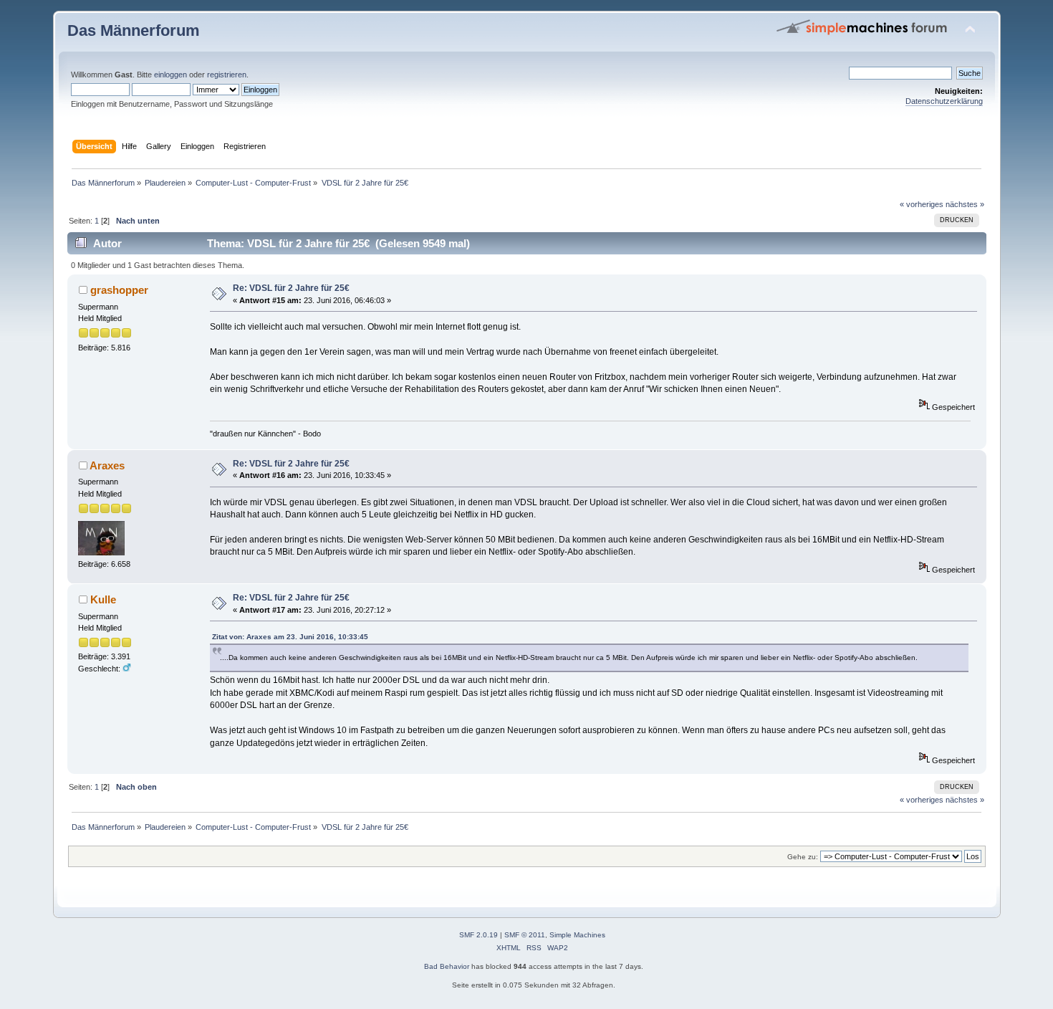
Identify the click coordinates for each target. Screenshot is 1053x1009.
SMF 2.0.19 (478, 935)
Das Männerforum (133, 30)
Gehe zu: (802, 857)
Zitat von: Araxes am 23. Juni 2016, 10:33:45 (290, 637)
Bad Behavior (446, 966)
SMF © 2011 (524, 935)
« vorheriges (921, 204)
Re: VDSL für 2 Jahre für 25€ (291, 288)
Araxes (107, 465)
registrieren (226, 74)
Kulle (103, 599)
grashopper (119, 290)
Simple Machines (577, 935)
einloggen (170, 74)
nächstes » (965, 204)
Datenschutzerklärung (944, 101)
